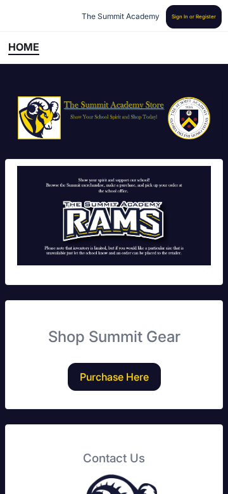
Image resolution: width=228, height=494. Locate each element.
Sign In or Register (194, 16)
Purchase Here (114, 376)
